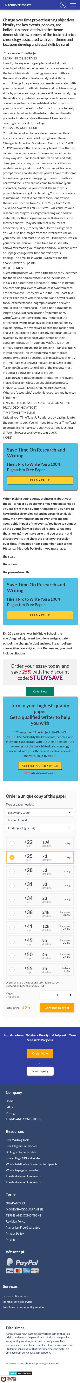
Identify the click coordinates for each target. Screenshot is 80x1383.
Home (9, 1101)
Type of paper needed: (20, 804)
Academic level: (18, 820)
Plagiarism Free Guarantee (23, 1227)
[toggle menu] (73, 5)
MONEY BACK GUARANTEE (24, 1209)
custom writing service (15, 1296)
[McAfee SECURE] (9, 1379)
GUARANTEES (15, 1203)
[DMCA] (20, 1374)
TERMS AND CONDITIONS (24, 1119)
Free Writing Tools (17, 1140)
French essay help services (17, 1301)
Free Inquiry (40, 1071)
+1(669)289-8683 (64, 5)
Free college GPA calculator (23, 1158)
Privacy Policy (15, 1233)
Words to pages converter (22, 1170)
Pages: (10, 993)
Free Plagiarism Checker (21, 1146)
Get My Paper (40, 480)
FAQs (9, 1107)
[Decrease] (44, 995)
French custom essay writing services (23, 1307)
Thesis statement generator (24, 1176)
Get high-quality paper (40, 765)
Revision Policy (15, 1221)
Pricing (10, 1113)
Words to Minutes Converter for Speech (31, 1164)
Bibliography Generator (21, 1152)
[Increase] (70, 995)
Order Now (40, 1053)
